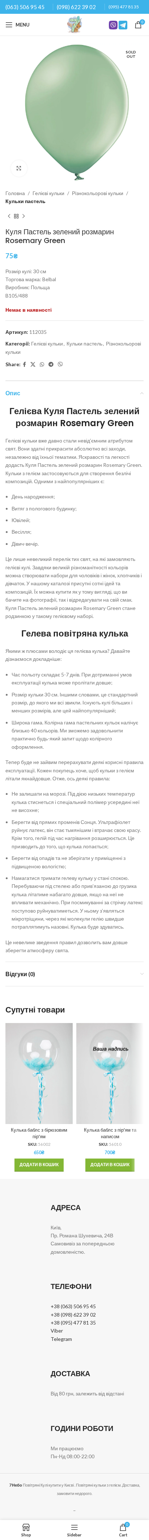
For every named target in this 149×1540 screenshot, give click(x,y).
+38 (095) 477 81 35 (73, 1322)
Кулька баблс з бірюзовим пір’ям (39, 1133)
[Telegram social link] (51, 364)
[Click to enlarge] (19, 168)
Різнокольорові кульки (97, 193)
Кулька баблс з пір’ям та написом (110, 1133)
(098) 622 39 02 (76, 7)
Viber (57, 1330)
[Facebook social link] (24, 364)
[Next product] (23, 216)
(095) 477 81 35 (123, 6)
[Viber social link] (60, 364)
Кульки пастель (25, 201)
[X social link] (33, 364)
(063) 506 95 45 (24, 7)
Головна (15, 193)
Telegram (61, 1339)
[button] (39, 1165)
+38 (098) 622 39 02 (73, 1314)
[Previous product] (9, 216)
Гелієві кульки (48, 193)
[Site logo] (74, 24)
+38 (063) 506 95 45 (73, 1306)
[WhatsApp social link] (42, 364)
